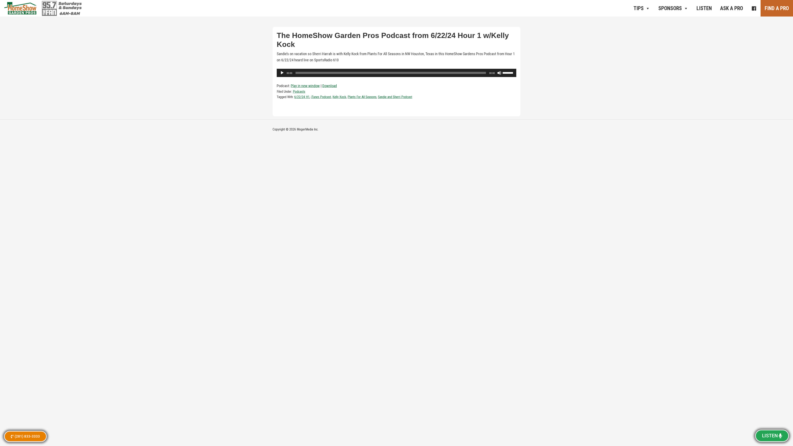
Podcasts (299, 92)
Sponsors (670, 8)
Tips (639, 8)
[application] (396, 73)
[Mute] (499, 73)
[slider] (508, 72)
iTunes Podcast (321, 97)
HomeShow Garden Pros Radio (20, 8)
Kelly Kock (339, 97)
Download (329, 86)
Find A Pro (777, 8)
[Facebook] (754, 8)
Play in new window (305, 86)
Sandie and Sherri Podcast (395, 97)
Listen (704, 8)
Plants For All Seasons (362, 97)
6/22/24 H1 (302, 97)
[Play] (282, 73)
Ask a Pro (731, 8)
